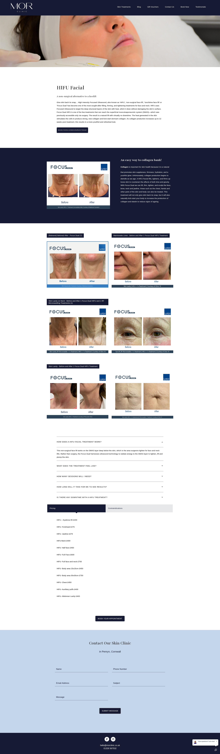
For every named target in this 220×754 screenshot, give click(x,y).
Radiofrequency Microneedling (129, 80)
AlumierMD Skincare (125, 18)
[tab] (110, 442)
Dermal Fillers (123, 32)
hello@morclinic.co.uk (110, 745)
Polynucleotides (123, 75)
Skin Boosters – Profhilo (127, 85)
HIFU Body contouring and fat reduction (133, 46)
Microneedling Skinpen (126, 70)
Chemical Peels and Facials (128, 22)
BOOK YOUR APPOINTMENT (110, 619)
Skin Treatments (124, 7)
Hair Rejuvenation (124, 42)
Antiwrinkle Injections (126, 13)
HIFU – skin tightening (126, 51)
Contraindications (115, 508)
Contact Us (169, 7)
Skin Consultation (124, 90)
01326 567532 (110, 748)
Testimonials (201, 7)
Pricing (52, 508)
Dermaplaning (123, 37)
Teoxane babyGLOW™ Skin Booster (132, 94)
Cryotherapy (122, 27)
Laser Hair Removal (125, 61)
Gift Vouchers (152, 7)
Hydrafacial (121, 56)
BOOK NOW (126, 210)
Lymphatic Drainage (125, 66)
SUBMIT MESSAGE (110, 711)
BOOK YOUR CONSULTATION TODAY (72, 130)
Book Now (185, 7)
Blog (139, 7)
